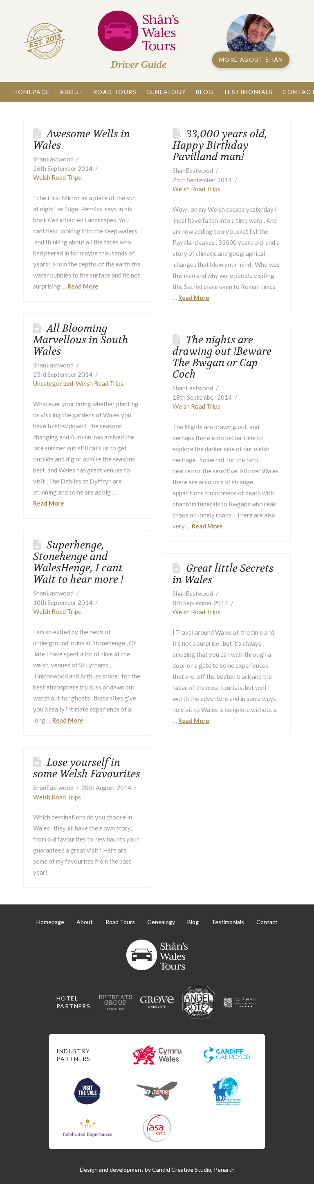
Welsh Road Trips (57, 177)
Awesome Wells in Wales (81, 139)
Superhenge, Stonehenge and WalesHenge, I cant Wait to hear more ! (78, 562)
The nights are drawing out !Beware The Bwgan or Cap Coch (222, 357)
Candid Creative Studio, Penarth (193, 1169)
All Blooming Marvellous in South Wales (80, 340)
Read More (83, 286)
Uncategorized (53, 383)
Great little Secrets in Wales (223, 574)
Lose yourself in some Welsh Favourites (86, 768)
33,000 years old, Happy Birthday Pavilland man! (220, 145)
